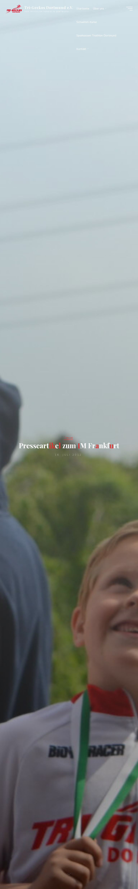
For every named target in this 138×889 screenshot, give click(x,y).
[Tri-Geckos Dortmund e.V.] (13, 8)
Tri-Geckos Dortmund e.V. (48, 7)
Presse (68, 437)
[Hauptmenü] (129, 8)
